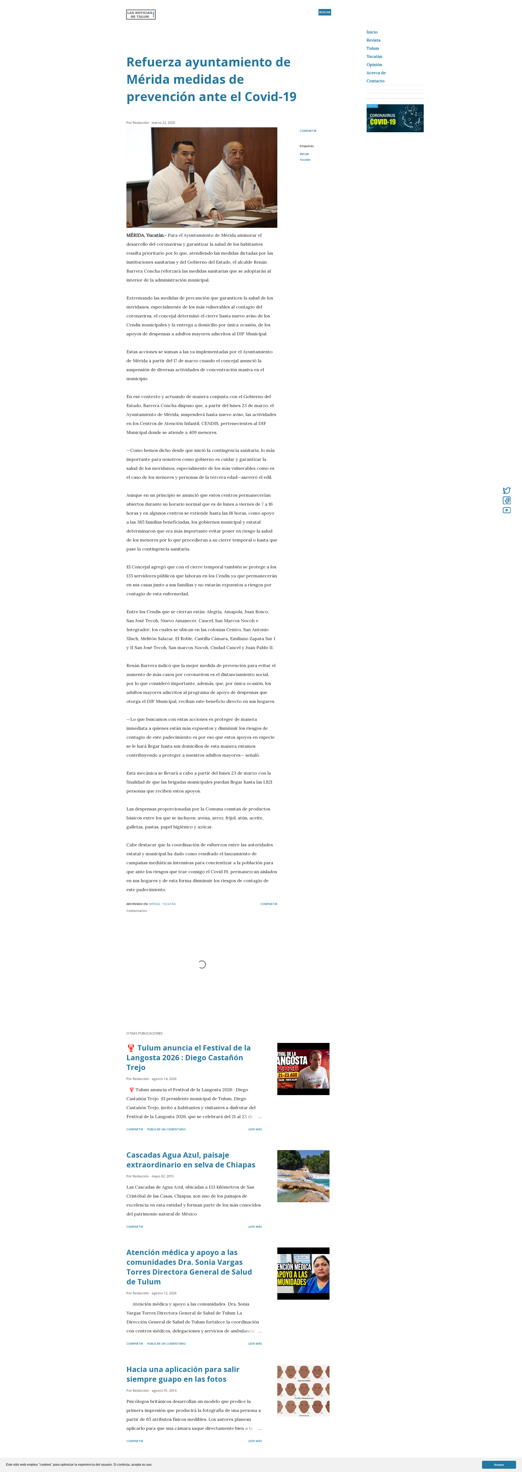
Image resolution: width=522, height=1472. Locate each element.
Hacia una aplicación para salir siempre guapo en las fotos (183, 1374)
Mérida (304, 154)
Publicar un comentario (166, 1129)
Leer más (255, 1129)
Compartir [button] (308, 131)
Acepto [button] (499, 1464)
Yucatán (305, 160)
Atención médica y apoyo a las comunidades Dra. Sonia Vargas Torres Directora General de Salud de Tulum (189, 1267)
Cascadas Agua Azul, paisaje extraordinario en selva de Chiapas (190, 1160)
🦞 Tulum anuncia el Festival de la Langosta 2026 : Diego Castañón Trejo (188, 1057)
